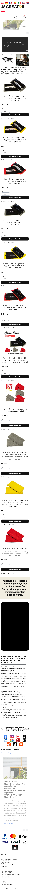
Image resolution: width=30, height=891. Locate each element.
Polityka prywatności (7, 871)
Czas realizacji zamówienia (9, 859)
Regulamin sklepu (6, 872)
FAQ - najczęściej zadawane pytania (11, 874)
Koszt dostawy (5, 862)
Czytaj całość (8, 823)
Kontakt (3, 883)
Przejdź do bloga (6, 753)
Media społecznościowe (8, 884)
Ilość (2, 108)
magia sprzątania (11, 781)
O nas (3, 881)
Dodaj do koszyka (15, 115)
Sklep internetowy (13, 888)
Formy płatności (6, 861)
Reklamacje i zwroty (7, 864)
